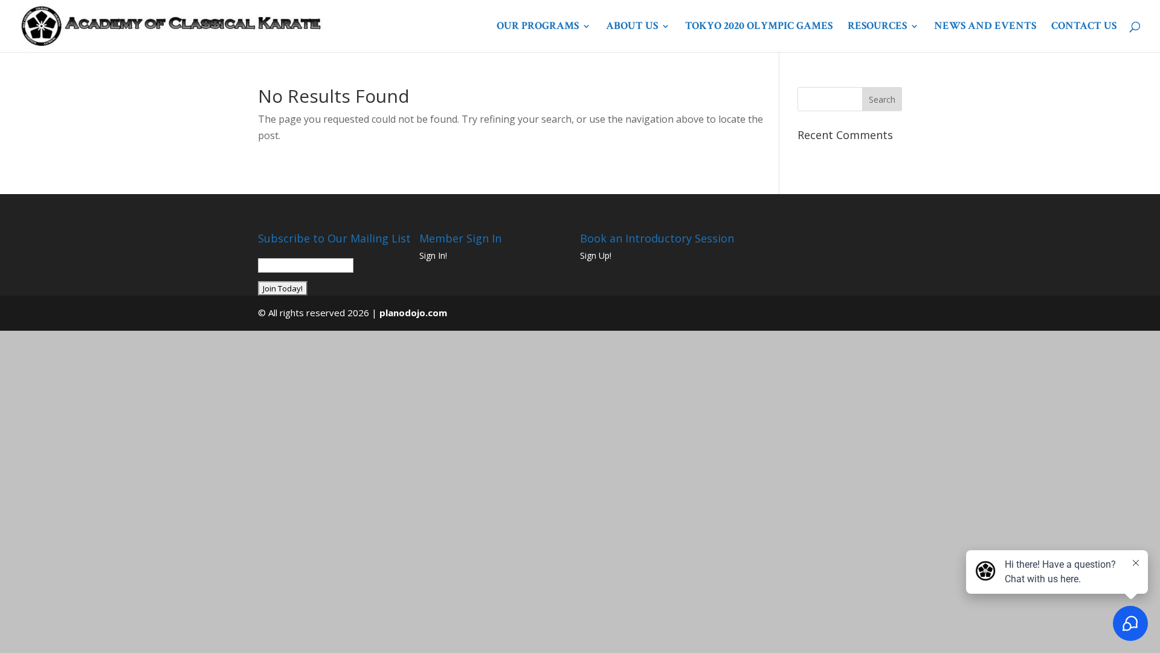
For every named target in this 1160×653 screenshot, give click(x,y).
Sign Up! (595, 255)
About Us (632, 27)
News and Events (985, 27)
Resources (877, 27)
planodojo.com (413, 313)
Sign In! (433, 255)
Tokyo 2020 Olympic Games (759, 27)
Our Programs (538, 27)
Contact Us (1083, 27)
